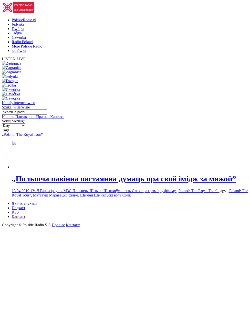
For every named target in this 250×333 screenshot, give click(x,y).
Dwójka (18, 29)
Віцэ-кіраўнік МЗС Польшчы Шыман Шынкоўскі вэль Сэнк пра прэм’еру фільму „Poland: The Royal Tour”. (129, 191)
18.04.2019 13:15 (26, 191)
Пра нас (43, 117)
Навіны (8, 117)
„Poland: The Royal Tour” (22, 134)
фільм (73, 195)
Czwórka (19, 37)
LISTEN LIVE (14, 59)
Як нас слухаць (24, 203)
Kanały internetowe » (18, 103)
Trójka (17, 33)
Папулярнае (25, 117)
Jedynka (18, 24)
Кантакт (57, 117)
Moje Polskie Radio (27, 46)
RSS (15, 212)
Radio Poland (22, 42)
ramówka (19, 51)
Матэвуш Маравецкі (50, 195)
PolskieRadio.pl (24, 20)
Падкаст (18, 208)
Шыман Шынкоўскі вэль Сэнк (105, 195)
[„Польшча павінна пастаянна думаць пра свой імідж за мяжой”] (35, 167)
